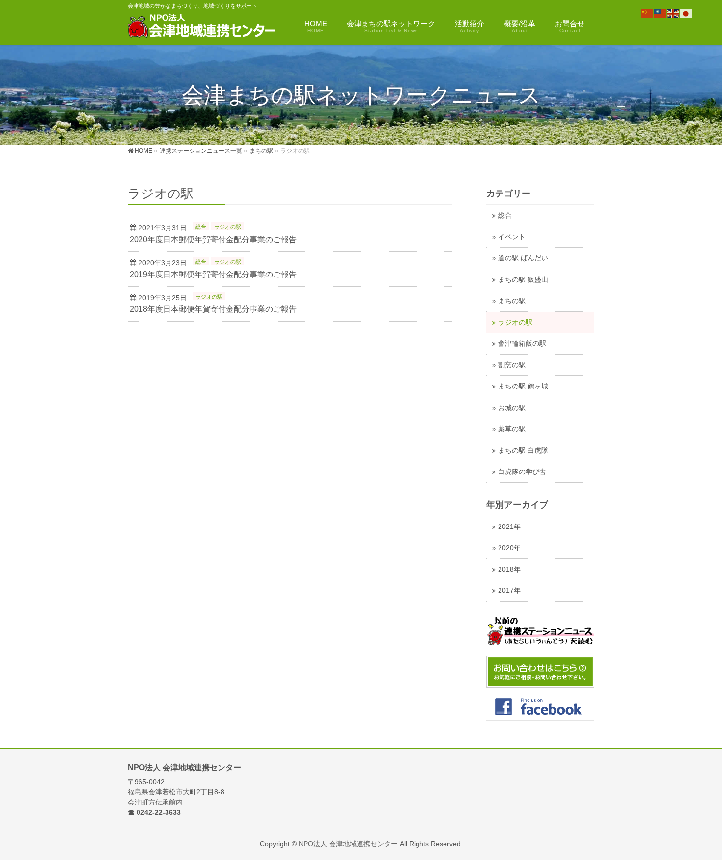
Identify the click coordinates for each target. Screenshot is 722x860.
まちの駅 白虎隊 (523, 450)
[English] (673, 13)
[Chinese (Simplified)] (647, 13)
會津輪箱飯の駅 (522, 343)
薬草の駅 (512, 429)
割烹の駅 (512, 365)
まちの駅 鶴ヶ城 (523, 386)
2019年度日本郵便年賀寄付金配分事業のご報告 (213, 274)
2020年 (509, 548)
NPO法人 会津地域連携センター (348, 844)
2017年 (509, 590)
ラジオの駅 (227, 227)
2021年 (509, 526)
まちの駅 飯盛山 (523, 279)
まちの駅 (512, 301)
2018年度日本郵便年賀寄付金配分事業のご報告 (213, 309)
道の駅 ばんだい (523, 258)
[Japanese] (686, 13)
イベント (512, 237)
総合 (200, 227)
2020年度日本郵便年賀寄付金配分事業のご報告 (213, 239)
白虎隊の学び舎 (522, 471)
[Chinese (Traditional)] (660, 13)
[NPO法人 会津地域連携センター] (202, 27)
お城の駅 (512, 408)
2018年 (509, 569)
